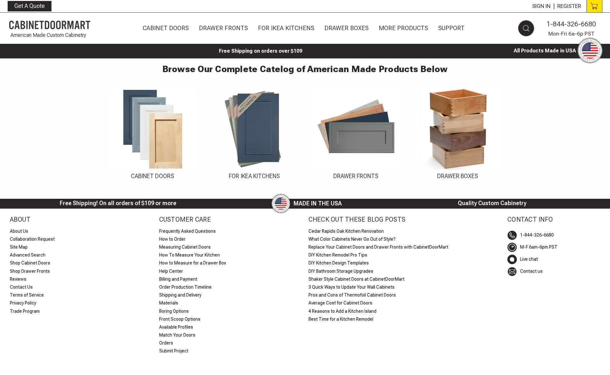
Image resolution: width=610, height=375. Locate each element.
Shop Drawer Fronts (30, 271)
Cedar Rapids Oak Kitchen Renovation (346, 231)
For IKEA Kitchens (286, 28)
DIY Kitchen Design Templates (338, 262)
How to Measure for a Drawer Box (192, 262)
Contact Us (21, 287)
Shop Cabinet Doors (30, 262)
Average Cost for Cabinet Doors (340, 302)
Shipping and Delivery (180, 295)
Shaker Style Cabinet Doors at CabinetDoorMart (356, 279)
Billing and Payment (178, 279)
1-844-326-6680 (571, 24)
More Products (403, 28)
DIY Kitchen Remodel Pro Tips (337, 255)
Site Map (19, 247)
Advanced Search (27, 255)
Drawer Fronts (223, 28)
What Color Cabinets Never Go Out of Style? (352, 239)
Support (451, 28)
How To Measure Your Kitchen (189, 255)
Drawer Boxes (346, 28)
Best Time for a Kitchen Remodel (340, 319)
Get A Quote (29, 6)
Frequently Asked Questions (187, 231)
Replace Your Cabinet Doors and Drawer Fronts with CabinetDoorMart (378, 247)
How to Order (172, 239)
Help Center (171, 271)
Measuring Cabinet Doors (185, 247)
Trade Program (25, 311)
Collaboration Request (32, 239)
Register (569, 6)
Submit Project (173, 350)
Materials (168, 302)
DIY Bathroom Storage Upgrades (340, 271)
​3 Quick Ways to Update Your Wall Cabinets (351, 287)
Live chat (529, 259)
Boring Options (174, 311)
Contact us (531, 271)
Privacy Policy (23, 302)
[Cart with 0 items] (594, 6)
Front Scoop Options (179, 319)
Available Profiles (176, 327)
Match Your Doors (177, 335)
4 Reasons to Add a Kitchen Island (342, 311)
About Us (19, 231)
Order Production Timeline (185, 287)
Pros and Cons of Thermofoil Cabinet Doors (352, 295)
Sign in (541, 6)
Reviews (18, 279)
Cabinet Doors (166, 28)
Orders (166, 342)
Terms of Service (27, 295)
